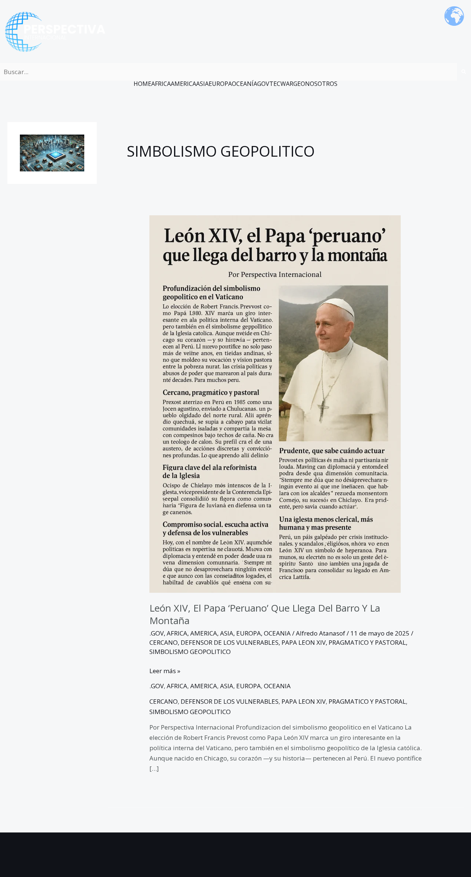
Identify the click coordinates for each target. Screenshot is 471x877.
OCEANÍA (244, 84)
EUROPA (220, 84)
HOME (142, 84)
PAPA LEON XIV (303, 642)
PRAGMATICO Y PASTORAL (367, 642)
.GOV (156, 633)
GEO (299, 84)
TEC (274, 84)
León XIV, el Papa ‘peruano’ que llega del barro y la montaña (264, 614)
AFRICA (161, 84)
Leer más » (164, 670)
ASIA (202, 84)
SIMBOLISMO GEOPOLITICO (190, 651)
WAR (286, 84)
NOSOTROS (321, 84)
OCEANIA (277, 633)
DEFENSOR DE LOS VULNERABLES (230, 642)
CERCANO (163, 642)
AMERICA (183, 84)
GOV (263, 84)
